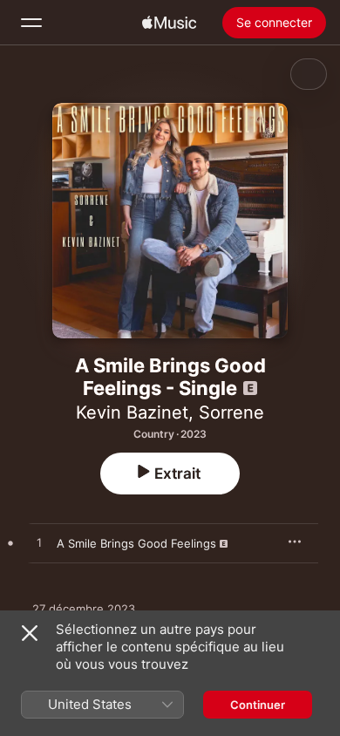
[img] (169, 23)
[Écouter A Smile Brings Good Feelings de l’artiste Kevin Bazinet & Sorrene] (39, 543)
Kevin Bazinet (132, 412)
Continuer (257, 705)
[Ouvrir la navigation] (31, 22)
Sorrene (231, 412)
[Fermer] (29, 633)
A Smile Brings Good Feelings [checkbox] (136, 543)
